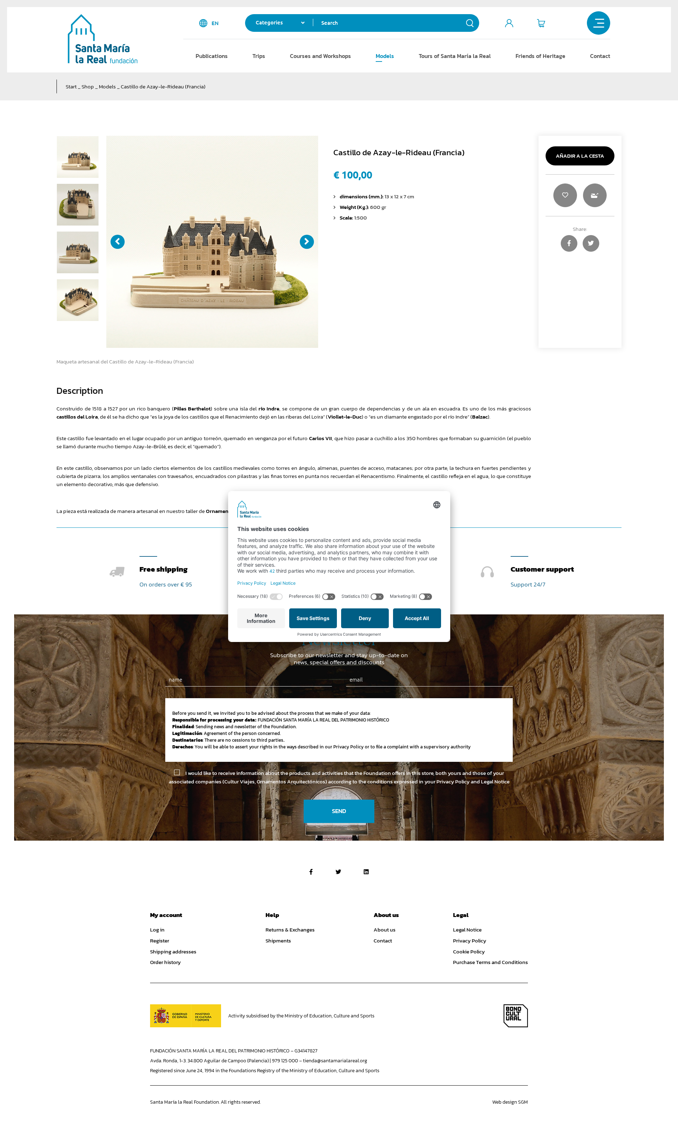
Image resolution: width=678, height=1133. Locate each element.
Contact (600, 56)
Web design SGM (510, 1102)
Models (385, 56)
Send (339, 811)
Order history (165, 962)
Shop (88, 86)
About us (385, 930)
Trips (258, 56)
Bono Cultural (516, 1015)
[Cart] (541, 23)
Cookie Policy (469, 952)
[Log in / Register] (509, 23)
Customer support (542, 568)
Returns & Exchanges (290, 930)
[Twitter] (338, 872)
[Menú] (598, 23)
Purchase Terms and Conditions (490, 962)
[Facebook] (311, 872)
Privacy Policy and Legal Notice (473, 781)
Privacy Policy (469, 941)
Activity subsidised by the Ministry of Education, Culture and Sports (301, 1016)
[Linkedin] (366, 872)
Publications (212, 56)
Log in (157, 930)
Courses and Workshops (320, 56)
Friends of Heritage (540, 56)
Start (71, 86)
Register (159, 941)
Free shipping (163, 568)
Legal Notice (467, 930)
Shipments (278, 941)
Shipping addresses (173, 952)
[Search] (470, 23)
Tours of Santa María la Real (455, 56)
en (215, 23)
